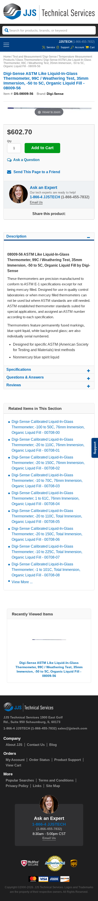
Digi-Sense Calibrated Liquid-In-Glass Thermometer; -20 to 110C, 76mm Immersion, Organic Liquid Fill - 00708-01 (48, 444)
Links (37, 786)
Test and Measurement (27, 56)
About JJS (14, 745)
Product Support (67, 760)
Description (16, 236)
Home (7, 56)
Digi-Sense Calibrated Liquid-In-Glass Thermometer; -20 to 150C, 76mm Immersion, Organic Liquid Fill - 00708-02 (48, 462)
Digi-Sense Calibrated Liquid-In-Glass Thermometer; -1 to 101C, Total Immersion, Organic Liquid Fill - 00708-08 (46, 569)
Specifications (18, 369)
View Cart (13, 765)
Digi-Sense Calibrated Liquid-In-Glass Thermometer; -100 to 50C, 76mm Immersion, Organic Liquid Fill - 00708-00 (48, 427)
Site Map (53, 786)
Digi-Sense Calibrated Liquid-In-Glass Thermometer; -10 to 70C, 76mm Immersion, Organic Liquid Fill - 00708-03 (47, 480)
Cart (92, 47)
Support (65, 47)
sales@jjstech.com (72, 728)
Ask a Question (26, 160)
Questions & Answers (25, 377)
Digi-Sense (50, 56)
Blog (53, 745)
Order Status (39, 760)
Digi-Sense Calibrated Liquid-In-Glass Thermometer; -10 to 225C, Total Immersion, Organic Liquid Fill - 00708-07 (47, 551)
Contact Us (36, 745)
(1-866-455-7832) (83, 41)
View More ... (22, 582)
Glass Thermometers (29, 59)
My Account (15, 760)
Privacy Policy (17, 786)
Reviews (13, 385)
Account (79, 47)
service (50, 47)
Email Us (36, 202)
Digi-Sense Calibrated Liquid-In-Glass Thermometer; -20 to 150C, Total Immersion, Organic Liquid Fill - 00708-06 (47, 534)
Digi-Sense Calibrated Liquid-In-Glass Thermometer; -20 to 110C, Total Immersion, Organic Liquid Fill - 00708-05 (47, 516)
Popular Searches (20, 780)
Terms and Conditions (56, 780)
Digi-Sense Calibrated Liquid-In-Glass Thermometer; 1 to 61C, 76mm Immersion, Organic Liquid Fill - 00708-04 (45, 498)
